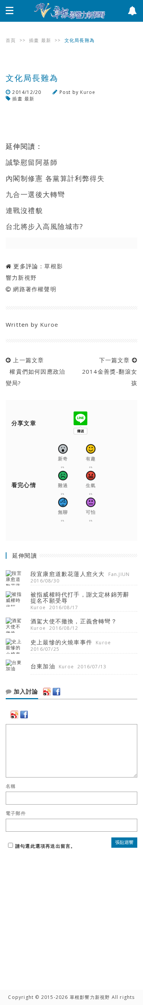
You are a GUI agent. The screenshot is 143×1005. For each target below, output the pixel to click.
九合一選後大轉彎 (35, 194)
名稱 (11, 786)
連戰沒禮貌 (24, 210)
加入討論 (25, 691)
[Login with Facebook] (56, 691)
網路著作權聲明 (34, 289)
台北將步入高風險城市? (45, 226)
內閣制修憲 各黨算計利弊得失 (55, 178)
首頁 (11, 40)
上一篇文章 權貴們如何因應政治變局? (35, 371)
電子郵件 (16, 813)
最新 (46, 40)
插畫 (34, 40)
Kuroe (87, 92)
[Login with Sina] (47, 691)
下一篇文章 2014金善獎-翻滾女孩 (107, 371)
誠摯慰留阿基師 (32, 162)
